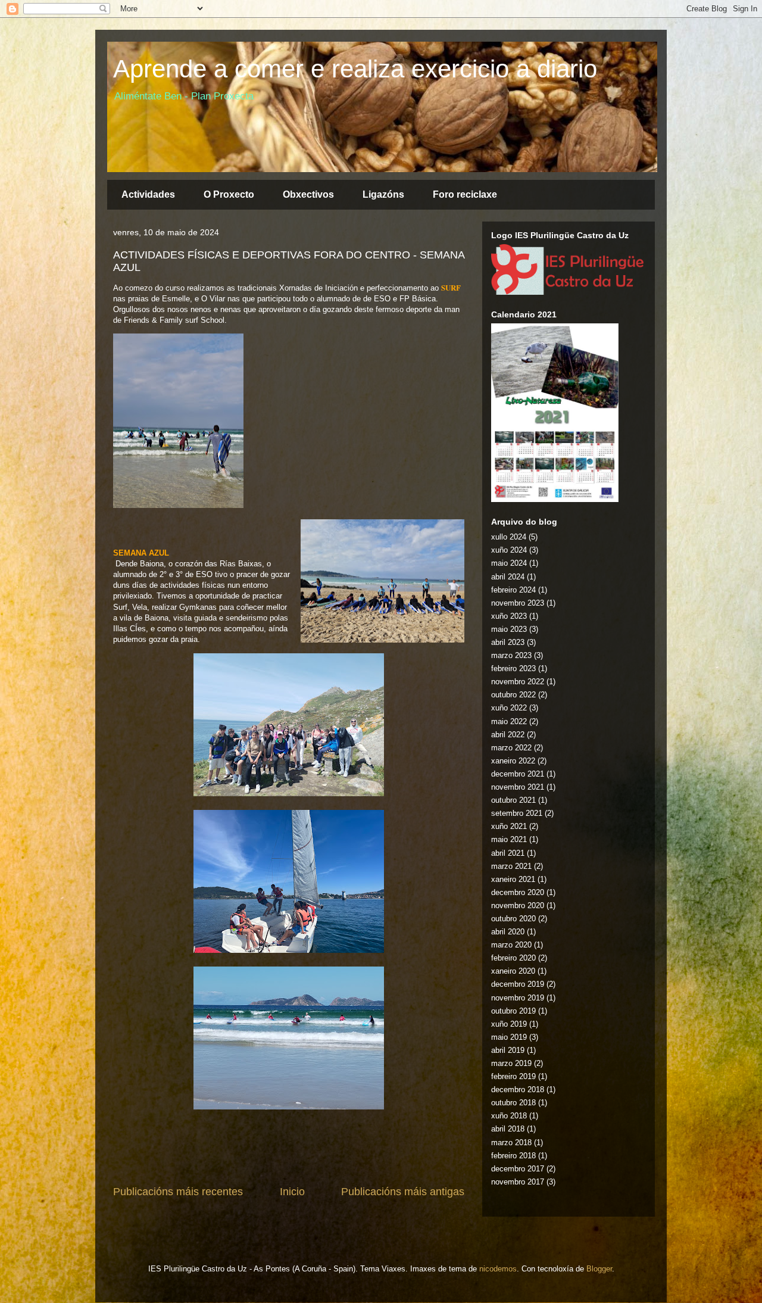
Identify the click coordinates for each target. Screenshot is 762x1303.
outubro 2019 (513, 1010)
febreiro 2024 (513, 589)
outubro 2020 (513, 918)
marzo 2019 (511, 1063)
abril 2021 (507, 853)
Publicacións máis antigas (402, 1192)
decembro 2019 (517, 984)
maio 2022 (509, 721)
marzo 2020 (511, 944)
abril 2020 (507, 931)
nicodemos (498, 1268)
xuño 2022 (509, 707)
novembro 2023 (517, 602)
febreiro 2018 (513, 1155)
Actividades (148, 194)
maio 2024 (509, 563)
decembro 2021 (517, 773)
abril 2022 (507, 734)
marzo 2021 (511, 866)
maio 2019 (509, 1037)
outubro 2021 (513, 800)
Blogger (599, 1268)
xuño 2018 (509, 1115)
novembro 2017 (517, 1181)
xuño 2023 (509, 616)
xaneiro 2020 (513, 971)
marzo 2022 (511, 747)
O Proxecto (229, 194)
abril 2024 (507, 576)
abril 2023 (507, 642)
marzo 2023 (511, 655)
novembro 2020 (517, 905)
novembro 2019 (517, 997)
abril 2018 (507, 1128)
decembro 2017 (517, 1168)
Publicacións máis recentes (178, 1192)
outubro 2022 (513, 694)
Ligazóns (383, 194)
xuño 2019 (509, 1024)
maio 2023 (509, 629)
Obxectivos (308, 194)
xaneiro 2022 (513, 760)
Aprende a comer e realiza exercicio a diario (355, 69)
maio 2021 (509, 839)
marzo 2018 (511, 1142)
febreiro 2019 (513, 1076)
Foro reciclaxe (465, 194)
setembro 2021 (516, 813)
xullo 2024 (508, 536)
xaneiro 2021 (513, 879)
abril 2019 (507, 1050)
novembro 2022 (517, 681)
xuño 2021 (509, 826)
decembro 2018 (517, 1089)
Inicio (292, 1192)
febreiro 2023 (513, 668)
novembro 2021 (517, 787)
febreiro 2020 (513, 957)
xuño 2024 (509, 549)
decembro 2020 (517, 892)
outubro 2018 (513, 1102)
